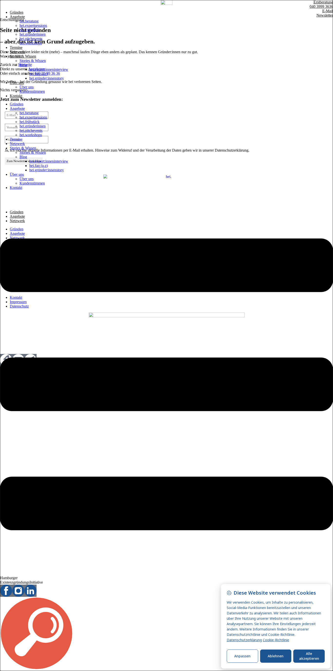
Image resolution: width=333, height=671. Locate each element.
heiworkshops (31, 43)
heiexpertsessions (33, 25)
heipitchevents (31, 39)
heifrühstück (29, 30)
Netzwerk (17, 52)
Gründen (16, 12)
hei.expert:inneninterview (48, 69)
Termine (16, 47)
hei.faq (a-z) (38, 74)
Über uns (17, 83)
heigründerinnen (33, 34)
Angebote (17, 17)
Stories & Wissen (23, 56)
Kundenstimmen (32, 91)
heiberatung (29, 21)
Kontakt (16, 96)
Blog (23, 65)
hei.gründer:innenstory (46, 78)
